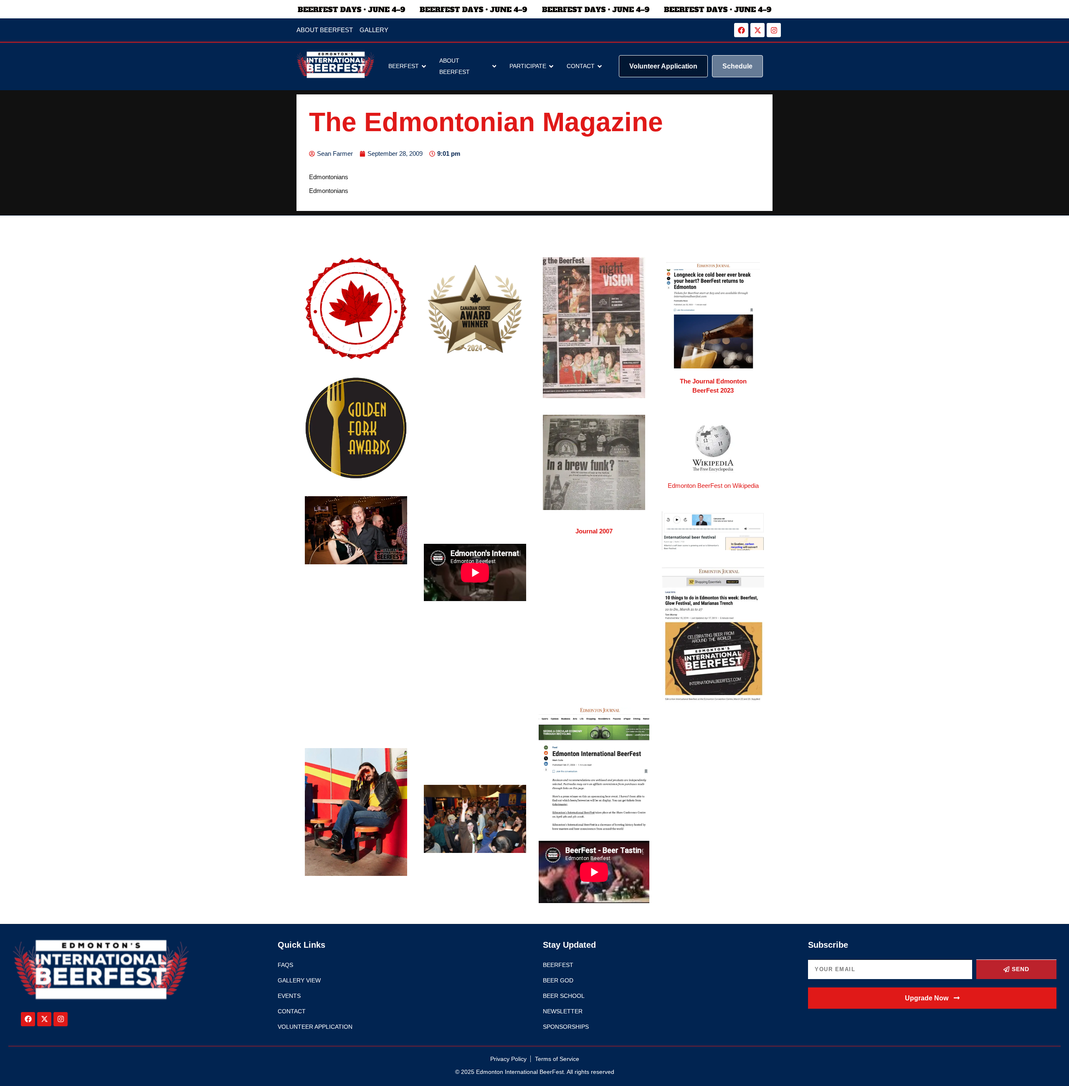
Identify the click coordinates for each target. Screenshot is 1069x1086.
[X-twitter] (757, 30)
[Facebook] (741, 30)
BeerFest (403, 66)
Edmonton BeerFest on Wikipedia (713, 485)
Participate (527, 66)
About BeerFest (454, 66)
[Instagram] (774, 30)
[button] (932, 998)
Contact (581, 66)
